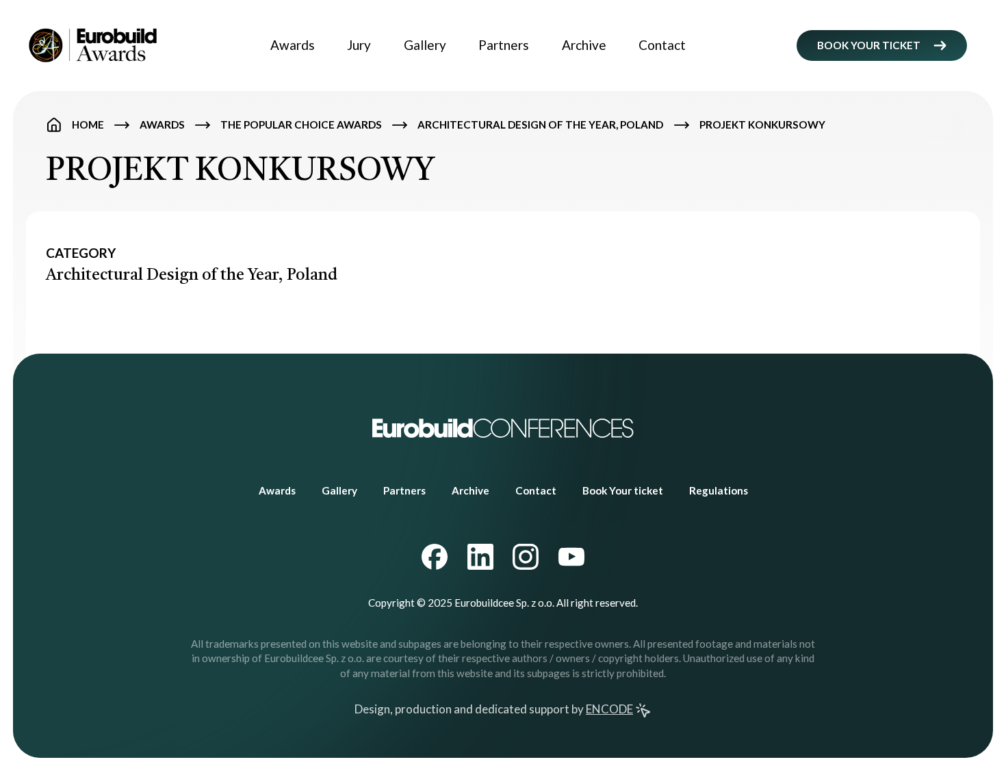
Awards (292, 45)
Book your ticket (868, 45)
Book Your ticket (622, 490)
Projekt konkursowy (762, 124)
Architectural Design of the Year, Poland (540, 124)
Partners (503, 45)
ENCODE (609, 709)
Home (88, 124)
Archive (584, 45)
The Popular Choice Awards (301, 124)
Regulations (718, 490)
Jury (359, 45)
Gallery (425, 45)
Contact (662, 45)
